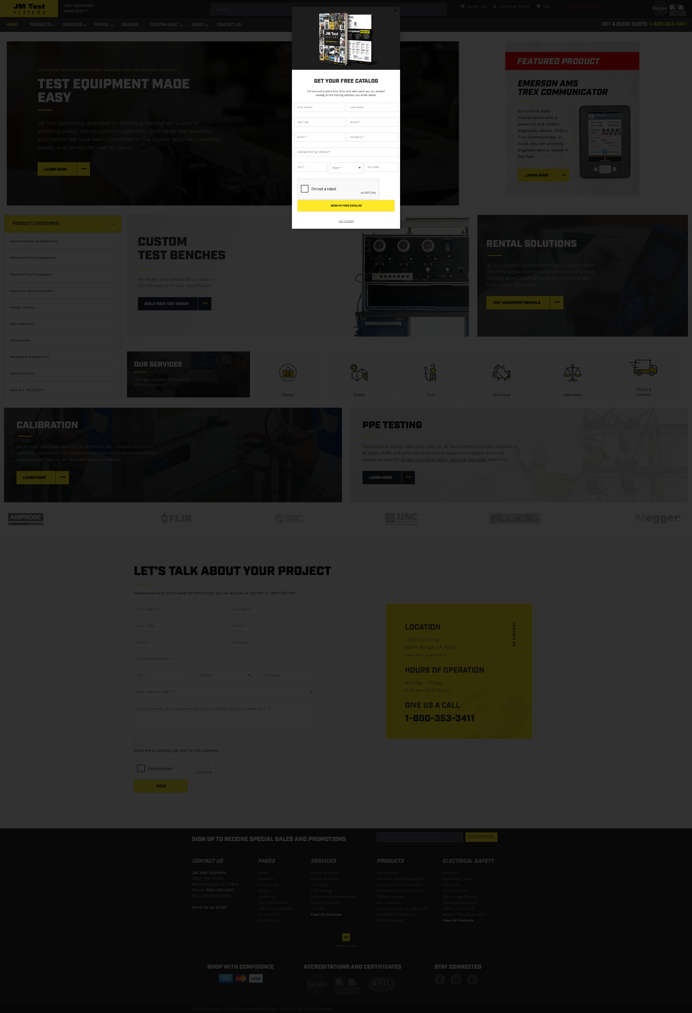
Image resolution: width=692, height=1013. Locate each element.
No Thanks (346, 221)
